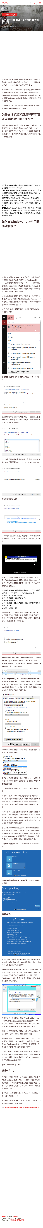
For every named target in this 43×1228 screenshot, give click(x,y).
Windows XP (35, 1107)
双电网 (15, 1217)
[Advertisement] (21, 54)
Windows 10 (27, 1107)
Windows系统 (9, 15)
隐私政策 (20, 1220)
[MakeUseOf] (11, 2)
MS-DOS (14, 1107)
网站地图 (12, 1220)
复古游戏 (19, 1107)
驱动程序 (8, 1107)
